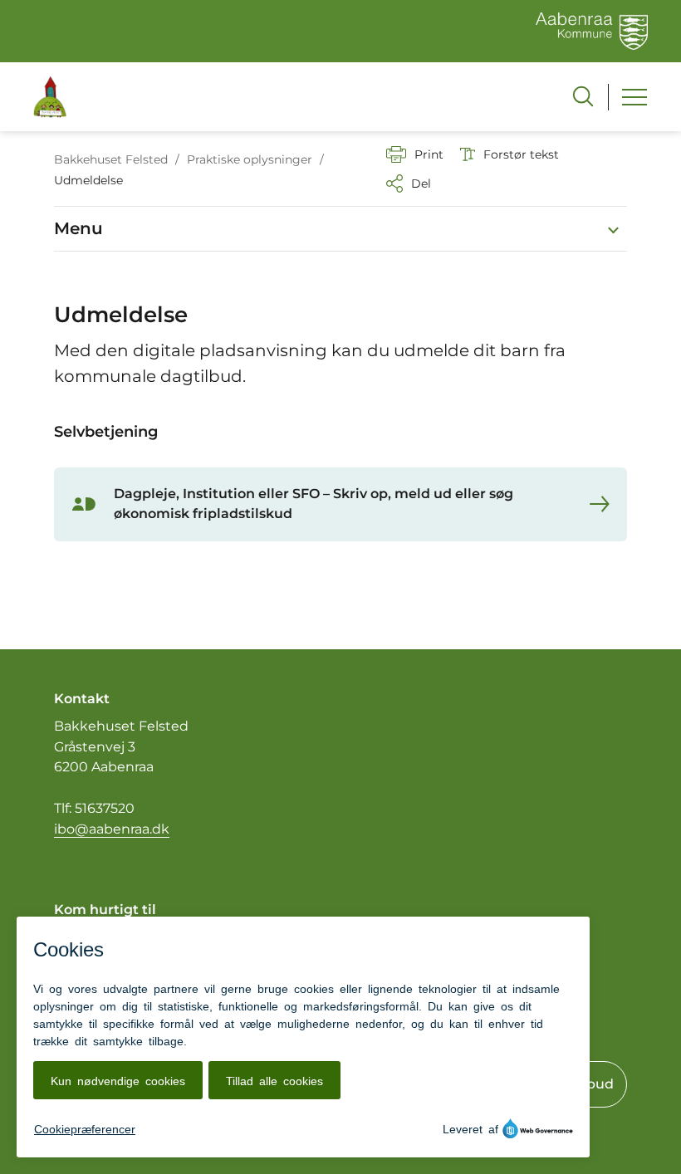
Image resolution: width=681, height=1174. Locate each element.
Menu (78, 228)
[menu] (634, 97)
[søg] (583, 96)
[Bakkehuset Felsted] (49, 96)
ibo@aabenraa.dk (111, 829)
